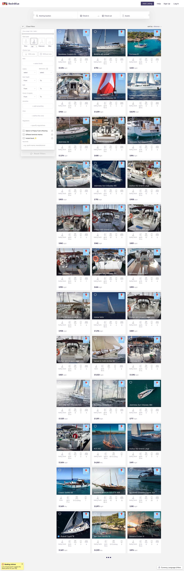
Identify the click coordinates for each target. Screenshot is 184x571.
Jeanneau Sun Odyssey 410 (140, 142)
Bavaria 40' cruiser (101, 54)
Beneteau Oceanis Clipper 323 (142, 492)
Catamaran (42, 46)
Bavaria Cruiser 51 (136, 536)
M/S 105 (97, 449)
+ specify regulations (38, 125)
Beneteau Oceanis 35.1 (67, 98)
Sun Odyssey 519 (65, 273)
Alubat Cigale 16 (67, 536)
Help (159, 3)
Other (49, 46)
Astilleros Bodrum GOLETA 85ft (107, 492)
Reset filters (40, 153)
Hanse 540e (99, 317)
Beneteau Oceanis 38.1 (67, 186)
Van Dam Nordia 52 (102, 536)
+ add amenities (38, 106)
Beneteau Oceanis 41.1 (138, 273)
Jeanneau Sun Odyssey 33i (105, 98)
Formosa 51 (134, 54)
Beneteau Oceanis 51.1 (67, 449)
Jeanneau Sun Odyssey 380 (140, 405)
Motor (25, 46)
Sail (32, 46)
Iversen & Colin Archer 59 (104, 361)
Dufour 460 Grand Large (68, 229)
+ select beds (37, 63)
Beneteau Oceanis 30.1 (103, 142)
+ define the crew (38, 116)
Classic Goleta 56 (65, 492)
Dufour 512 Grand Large (139, 186)
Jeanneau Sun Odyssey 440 (69, 405)
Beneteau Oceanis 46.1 (103, 405)
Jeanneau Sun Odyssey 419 (105, 273)
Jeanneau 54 (63, 142)
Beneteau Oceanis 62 (67, 54)
